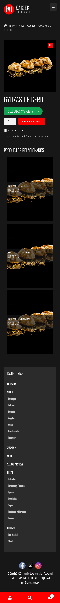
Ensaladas (12, 498)
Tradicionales (14, 431)
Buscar (30, 597)
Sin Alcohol (13, 541)
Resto (21, 25)
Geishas (11, 405)
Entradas (11, 384)
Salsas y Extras (15, 464)
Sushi (10, 392)
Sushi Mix (11, 447)
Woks (9, 456)
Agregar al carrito (32, 121)
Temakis (11, 411)
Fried (10, 424)
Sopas (10, 505)
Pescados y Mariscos (17, 511)
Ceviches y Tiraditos (17, 485)
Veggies (11, 418)
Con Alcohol (13, 534)
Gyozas (31, 25)
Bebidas (11, 528)
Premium (12, 437)
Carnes (11, 518)
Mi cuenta (10, 597)
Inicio (11, 25)
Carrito (46, 595)
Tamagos (12, 398)
